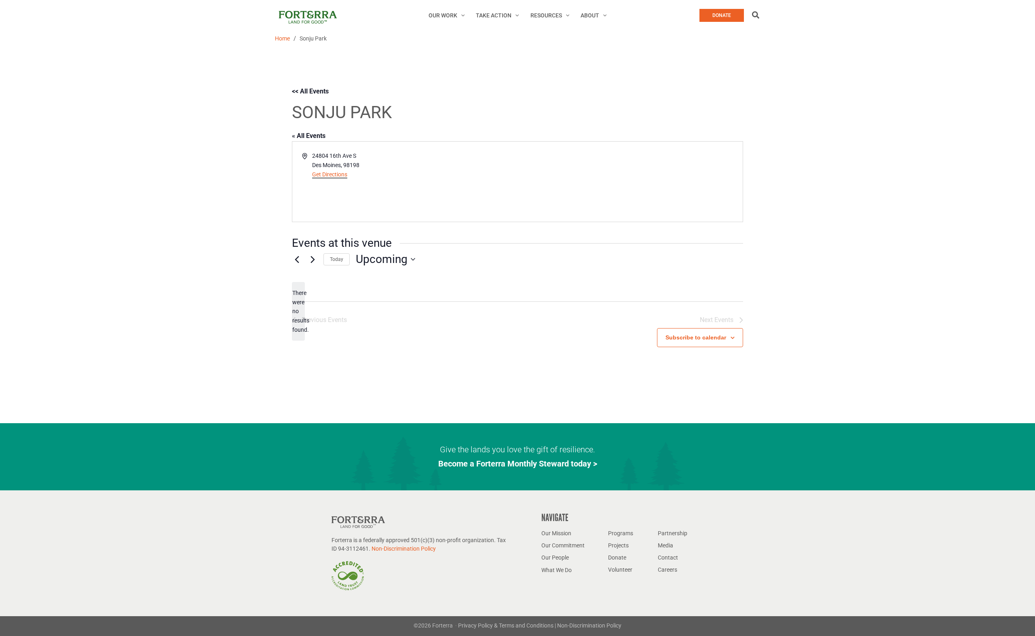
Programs (620, 533)
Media (665, 545)
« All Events (308, 136)
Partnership (672, 533)
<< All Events (310, 91)
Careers (667, 569)
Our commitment (563, 545)
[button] (461, 15)
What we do (556, 570)
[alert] (298, 311)
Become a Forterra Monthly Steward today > (517, 464)
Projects (618, 545)
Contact (668, 557)
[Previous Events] (297, 259)
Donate (617, 557)
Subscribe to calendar (695, 337)
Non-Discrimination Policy (404, 548)
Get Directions (329, 174)
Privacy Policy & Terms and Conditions (506, 625)
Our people (555, 557)
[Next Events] (312, 259)
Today (336, 259)
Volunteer (620, 569)
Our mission (556, 533)
